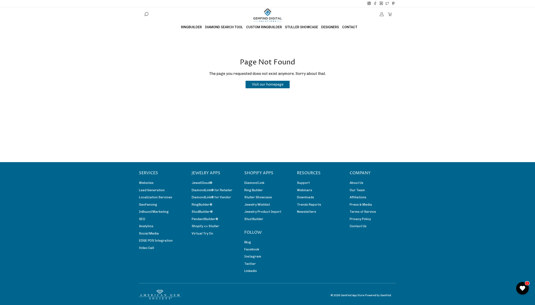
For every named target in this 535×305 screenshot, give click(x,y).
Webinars (304, 190)
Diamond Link (254, 183)
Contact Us (358, 226)
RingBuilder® (202, 204)
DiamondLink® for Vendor (211, 197)
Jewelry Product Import (262, 212)
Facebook (251, 249)
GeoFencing (148, 204)
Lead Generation (152, 190)
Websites (146, 183)
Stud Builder (253, 219)
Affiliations (358, 197)
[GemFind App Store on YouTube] (381, 3)
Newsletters (306, 212)
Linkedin (250, 271)
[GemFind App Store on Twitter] (387, 3)
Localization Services (155, 197)
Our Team (357, 190)
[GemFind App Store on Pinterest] (393, 3)
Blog (247, 242)
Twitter (250, 264)
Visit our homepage (267, 84)
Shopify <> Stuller (205, 226)
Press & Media (361, 204)
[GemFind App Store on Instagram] (369, 3)
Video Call (146, 248)
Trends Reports (309, 204)
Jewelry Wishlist (257, 204)
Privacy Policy (360, 219)
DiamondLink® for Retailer (212, 190)
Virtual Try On (202, 233)
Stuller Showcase (258, 197)
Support (303, 183)
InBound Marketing (154, 212)
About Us (356, 183)
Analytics (146, 226)
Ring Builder (253, 190)
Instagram (252, 256)
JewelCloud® (202, 183)
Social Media (149, 233)
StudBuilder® (202, 212)
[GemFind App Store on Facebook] (375, 3)
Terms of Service (363, 212)
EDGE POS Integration (156, 240)
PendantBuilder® (205, 219)
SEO (142, 219)
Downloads (305, 197)
